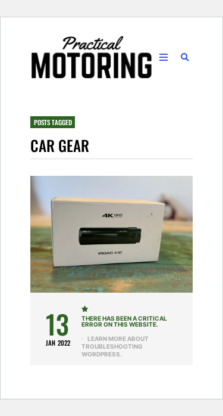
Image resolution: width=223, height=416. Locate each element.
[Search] (185, 57)
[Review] (85, 309)
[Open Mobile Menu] (163, 57)
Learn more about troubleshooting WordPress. (114, 346)
